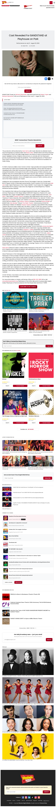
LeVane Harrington (47, 226)
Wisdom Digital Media (24, 803)
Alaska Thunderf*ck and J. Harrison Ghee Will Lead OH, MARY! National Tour (22, 676)
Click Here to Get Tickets (28, 286)
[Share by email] (52, 78)
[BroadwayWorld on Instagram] (26, 797)
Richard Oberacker (21, 94)
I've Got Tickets (20, 385)
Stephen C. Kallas (28, 229)
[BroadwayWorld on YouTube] (39, 797)
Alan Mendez (13, 203)
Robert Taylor (44, 94)
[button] (51, 2)
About (13, 800)
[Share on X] (49, 78)
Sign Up (28, 91)
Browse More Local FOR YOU (43, 335)
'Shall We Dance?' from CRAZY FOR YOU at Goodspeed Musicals (28, 492)
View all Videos (6, 509)
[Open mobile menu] (54, 2)
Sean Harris (25, 151)
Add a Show (18, 582)
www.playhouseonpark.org (10, 281)
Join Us (23, 800)
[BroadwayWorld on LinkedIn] (29, 797)
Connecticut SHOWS (7, 512)
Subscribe (48, 478)
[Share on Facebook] (46, 78)
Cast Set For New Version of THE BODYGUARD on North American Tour (14, 113)
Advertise (9, 800)
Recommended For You (8, 590)
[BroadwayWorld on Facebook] (23, 797)
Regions (35, 800)
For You (8, 290)
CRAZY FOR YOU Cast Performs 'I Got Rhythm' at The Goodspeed (28, 487)
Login (47, 2)
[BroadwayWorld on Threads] (35, 797)
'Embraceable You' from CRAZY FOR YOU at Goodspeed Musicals (28, 497)
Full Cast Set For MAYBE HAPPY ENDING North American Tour (14, 118)
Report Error (46, 800)
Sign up (49, 639)
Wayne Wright (10, 200)
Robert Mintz (29, 153)
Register (43, 2)
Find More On (27, 429)
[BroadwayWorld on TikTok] (32, 797)
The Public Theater (27, 203)
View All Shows (8, 582)
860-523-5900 (37, 279)
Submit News (29, 800)
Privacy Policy (43, 803)
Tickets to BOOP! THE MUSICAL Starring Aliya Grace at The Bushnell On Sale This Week (14, 104)
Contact (18, 800)
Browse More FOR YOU (27, 628)
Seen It (7, 385)
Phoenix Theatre (18, 196)
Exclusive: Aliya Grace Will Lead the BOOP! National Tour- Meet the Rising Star (23, 704)
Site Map (40, 800)
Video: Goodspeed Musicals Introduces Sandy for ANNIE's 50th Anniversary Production (14, 109)
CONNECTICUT (28, 8)
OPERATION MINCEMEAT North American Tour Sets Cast (17, 760)
